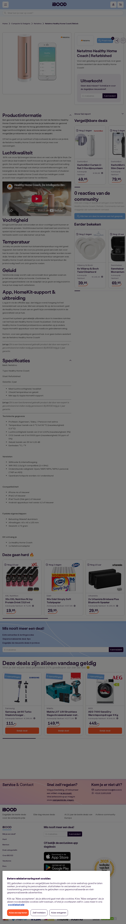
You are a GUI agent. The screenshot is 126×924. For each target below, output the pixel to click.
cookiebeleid (16, 904)
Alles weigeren (58, 912)
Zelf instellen (39, 912)
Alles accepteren (18, 912)
